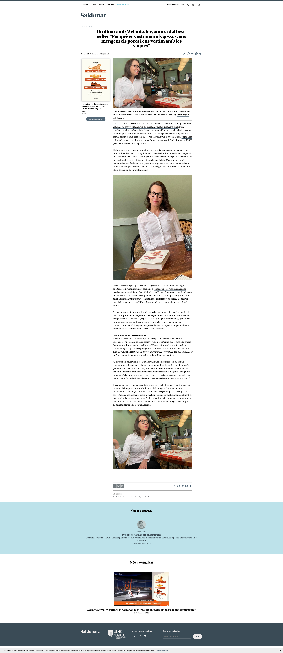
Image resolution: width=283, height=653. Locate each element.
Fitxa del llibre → (95, 119)
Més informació (162, 650)
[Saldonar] (90, 631)
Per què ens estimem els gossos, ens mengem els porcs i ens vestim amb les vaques (152, 125)
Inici (82, 26)
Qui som (85, 4)
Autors (101, 4)
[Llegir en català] (117, 634)
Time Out (147, 497)
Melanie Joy (123, 497)
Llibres (93, 4)
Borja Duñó (116, 497)
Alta (197, 636)
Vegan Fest (187, 136)
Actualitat (110, 4)
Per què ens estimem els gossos (136, 497)
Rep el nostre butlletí (175, 4)
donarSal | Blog (123, 4)
